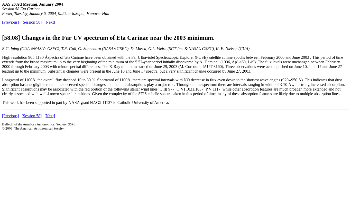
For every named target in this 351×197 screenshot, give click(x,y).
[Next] (49, 22)
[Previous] (10, 22)
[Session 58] (32, 22)
